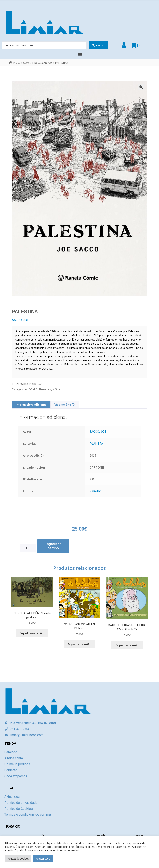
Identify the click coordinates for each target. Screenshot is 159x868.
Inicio (16, 63)
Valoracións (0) (65, 404)
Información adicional (31, 404)
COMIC (27, 63)
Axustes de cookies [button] (18, 858)
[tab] (31, 404)
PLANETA (96, 443)
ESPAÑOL (96, 491)
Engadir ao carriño (53, 546)
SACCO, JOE (20, 320)
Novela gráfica (43, 63)
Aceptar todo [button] (43, 858)
